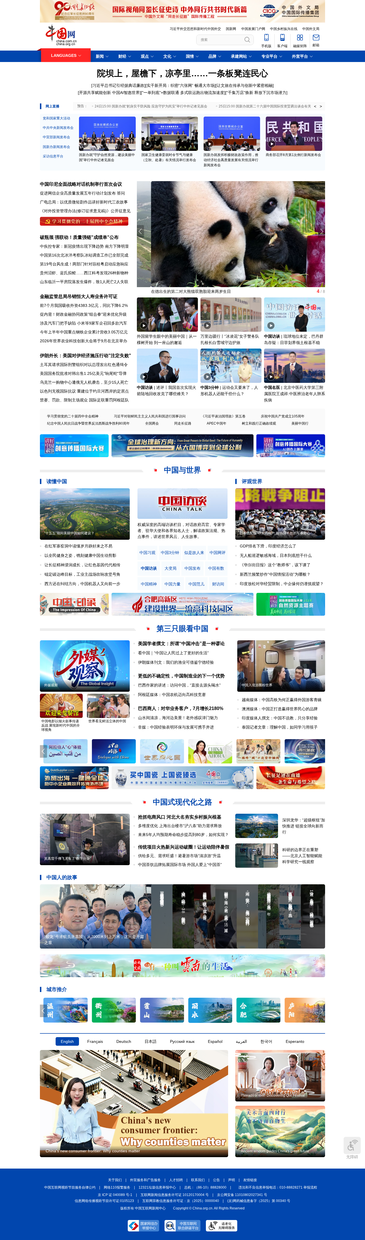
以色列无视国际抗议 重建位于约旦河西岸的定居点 (84, 391)
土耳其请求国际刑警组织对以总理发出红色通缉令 (84, 364)
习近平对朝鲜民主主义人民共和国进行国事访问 (150, 416)
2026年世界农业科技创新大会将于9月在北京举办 (83, 341)
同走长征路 (182, 423)
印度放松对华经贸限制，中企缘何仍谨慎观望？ (282, 583)
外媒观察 (51, 685)
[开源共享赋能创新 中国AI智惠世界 (109, 92)
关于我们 (115, 1180)
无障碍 (352, 1157)
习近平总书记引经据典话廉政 (118, 85)
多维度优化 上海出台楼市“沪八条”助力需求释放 (180, 825)
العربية (241, 1041)
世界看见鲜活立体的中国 (107, 721)
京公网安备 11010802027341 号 (242, 1195)
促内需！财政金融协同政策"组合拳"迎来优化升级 (83, 314)
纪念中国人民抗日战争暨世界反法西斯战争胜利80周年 (88, 423)
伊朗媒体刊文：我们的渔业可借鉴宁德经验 (176, 662)
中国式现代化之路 (182, 802)
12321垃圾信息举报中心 (157, 1187)
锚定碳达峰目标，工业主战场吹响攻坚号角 (82, 574)
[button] (321, 231)
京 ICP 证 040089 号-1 (115, 1195)
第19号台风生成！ (56, 264)
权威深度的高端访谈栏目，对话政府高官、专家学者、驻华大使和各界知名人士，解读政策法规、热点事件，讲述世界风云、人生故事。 (181, 530)
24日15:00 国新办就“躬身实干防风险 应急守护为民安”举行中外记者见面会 (151, 106)
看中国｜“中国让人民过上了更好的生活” (173, 653)
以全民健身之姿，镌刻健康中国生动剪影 (80, 555)
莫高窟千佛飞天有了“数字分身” (67, 859)
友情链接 (250, 1180)
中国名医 (272, 387)
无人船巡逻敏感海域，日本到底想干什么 (276, 555)
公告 (216, 1180)
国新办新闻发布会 (56, 147)
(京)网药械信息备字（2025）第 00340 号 (258, 1201)
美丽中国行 (300, 423)
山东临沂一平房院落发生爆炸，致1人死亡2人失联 (84, 281)
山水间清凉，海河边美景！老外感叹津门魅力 (178, 717)
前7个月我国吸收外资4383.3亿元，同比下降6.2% (84, 305)
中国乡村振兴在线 (283, 29)
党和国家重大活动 (56, 118)
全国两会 (152, 423)
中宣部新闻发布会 (56, 137)
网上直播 (52, 106)
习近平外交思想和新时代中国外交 (195, 29)
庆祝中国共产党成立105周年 (283, 416)
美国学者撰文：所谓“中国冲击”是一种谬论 (181, 643)
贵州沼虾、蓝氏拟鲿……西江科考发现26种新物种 (84, 273)
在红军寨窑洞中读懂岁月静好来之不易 (78, 546)
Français (95, 1041)
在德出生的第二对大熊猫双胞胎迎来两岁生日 (177, 291)
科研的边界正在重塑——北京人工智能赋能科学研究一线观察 (302, 855)
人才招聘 (176, 1180)
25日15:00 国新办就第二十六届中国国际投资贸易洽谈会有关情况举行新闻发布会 (280, 106)
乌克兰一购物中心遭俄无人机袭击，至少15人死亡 (84, 382)
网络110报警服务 (117, 1187)
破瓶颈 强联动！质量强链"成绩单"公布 (79, 237)
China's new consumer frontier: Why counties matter (93, 1151)
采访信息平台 (53, 156)
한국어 (266, 1041)
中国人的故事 (61, 877)
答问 (121, 193)
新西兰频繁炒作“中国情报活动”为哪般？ (275, 574)
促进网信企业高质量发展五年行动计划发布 (78, 193)
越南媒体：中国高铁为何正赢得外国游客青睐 (282, 699)
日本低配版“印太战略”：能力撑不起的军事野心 (275, 533)
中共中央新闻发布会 (58, 128)
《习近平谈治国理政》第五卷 (223, 416)
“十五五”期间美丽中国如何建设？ (69, 533)
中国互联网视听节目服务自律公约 (70, 1187)
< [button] (315, 106)
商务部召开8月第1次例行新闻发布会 (293, 155)
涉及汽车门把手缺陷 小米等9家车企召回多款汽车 (83, 323)
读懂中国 (56, 481)
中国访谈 (272, 336)
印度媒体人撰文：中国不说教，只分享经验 (280, 718)
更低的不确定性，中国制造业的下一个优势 (181, 675)
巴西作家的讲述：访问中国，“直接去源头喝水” (179, 685)
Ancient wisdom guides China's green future (275, 1151)
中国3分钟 (209, 387)
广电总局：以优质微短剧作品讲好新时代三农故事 (84, 202)
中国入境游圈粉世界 (257, 685)
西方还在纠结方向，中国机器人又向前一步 (82, 583)
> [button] (321, 106)
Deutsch (123, 1041)
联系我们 (198, 1180)
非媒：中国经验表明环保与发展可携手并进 (176, 727)
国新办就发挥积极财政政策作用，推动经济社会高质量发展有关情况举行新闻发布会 (231, 160)
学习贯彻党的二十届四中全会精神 (72, 416)
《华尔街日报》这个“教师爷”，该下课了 (275, 565)
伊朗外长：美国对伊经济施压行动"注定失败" (85, 355)
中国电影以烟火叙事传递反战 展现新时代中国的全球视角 (60, 725)
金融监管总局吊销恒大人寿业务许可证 (78, 296)
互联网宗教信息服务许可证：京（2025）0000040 (180, 1201)
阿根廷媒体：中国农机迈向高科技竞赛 (172, 694)
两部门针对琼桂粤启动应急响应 (100, 264)
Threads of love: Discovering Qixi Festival (273, 1095)
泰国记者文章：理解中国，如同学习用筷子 (280, 727)
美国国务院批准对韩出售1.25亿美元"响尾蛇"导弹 (83, 373)
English (67, 1041)
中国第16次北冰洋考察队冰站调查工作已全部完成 (84, 255)
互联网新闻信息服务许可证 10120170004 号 (175, 1195)
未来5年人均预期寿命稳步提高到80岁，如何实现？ (183, 834)
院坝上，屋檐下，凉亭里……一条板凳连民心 (182, 73)
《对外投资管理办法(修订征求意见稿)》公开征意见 (85, 211)
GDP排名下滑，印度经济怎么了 (268, 546)
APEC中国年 (216, 423)
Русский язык (182, 1041)
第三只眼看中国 (182, 628)
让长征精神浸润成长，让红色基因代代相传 (82, 565)
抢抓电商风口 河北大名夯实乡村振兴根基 (179, 817)
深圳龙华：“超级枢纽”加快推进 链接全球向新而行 (303, 826)
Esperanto (295, 1041)
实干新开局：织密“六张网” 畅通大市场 (180, 85)
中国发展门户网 (253, 29)
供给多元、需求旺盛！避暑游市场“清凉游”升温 (179, 855)
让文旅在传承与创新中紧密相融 (245, 85)
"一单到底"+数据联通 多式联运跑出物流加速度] (183, 92)
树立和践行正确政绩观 (259, 423)
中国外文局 (310, 29)
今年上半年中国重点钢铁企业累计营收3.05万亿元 (84, 332)
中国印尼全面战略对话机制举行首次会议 (81, 184)
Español (215, 1041)
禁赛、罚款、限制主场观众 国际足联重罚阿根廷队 (84, 400)
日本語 (151, 1041)
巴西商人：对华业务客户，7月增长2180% (180, 708)
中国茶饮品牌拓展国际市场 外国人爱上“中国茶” (182, 864)
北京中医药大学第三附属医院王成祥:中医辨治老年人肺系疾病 (294, 393)
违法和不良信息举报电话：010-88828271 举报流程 (277, 1187)
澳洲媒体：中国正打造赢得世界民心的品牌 (280, 709)
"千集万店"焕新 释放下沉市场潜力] (256, 92)
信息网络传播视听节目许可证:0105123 (104, 1201)
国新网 (231, 29)
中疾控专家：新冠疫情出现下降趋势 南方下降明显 (84, 246)
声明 (231, 1180)
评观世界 (252, 481)
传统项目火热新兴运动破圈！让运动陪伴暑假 (183, 847)
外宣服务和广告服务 (145, 1180)
